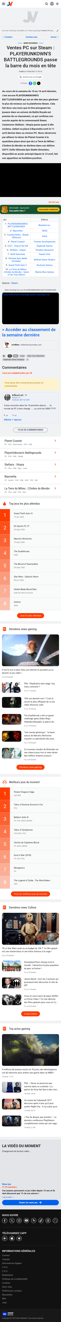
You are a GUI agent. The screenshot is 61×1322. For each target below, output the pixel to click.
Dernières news (31, 37)
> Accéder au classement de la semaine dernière (29, 332)
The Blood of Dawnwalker (26, 564)
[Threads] (48, 1220)
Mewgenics (19, 868)
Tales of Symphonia (23, 830)
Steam (14, 283)
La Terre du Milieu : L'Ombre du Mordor (27, 488)
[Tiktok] (40, 1220)
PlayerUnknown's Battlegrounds (23, 452)
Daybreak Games (45, 246)
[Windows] (19, 1238)
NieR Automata (17, 254)
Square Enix (44, 254)
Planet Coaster (18, 241)
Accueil (5, 31)
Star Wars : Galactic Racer (26, 576)
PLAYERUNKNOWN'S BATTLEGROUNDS (18, 225)
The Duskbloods (21, 551)
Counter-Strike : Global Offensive (18, 236)
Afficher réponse (12, 419)
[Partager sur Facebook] (30, 83)
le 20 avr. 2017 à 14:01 (21, 400)
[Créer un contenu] (57, 30)
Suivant (53, 37)
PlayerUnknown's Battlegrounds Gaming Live (26, 294)
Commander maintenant (48, 209)
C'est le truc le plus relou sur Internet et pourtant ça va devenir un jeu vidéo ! (27, 671)
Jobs (4, 1302)
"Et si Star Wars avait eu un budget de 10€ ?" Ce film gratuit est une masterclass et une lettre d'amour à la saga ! (29, 950)
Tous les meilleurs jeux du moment (30, 894)
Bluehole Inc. (45, 225)
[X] (11, 1220)
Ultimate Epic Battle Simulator (17, 259)
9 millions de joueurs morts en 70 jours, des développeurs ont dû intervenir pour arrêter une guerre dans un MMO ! (29, 1071)
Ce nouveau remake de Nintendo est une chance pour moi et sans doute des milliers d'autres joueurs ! (41, 752)
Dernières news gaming (30, 767)
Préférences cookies (12, 1291)
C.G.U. (5, 1267)
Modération (7, 1275)
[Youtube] (26, 1220)
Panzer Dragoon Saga (24, 792)
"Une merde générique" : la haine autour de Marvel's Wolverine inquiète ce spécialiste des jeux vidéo (39, 735)
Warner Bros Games (44, 272)
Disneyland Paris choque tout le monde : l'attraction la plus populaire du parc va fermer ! (41, 965)
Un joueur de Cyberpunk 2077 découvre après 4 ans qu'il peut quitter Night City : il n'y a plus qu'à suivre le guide (40, 1103)
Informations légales (12, 1263)
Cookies (6, 1283)
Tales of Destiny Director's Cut (28, 804)
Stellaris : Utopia (18, 250)
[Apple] (11, 1238)
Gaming (12, 31)
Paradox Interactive (45, 250)
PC (10, 356)
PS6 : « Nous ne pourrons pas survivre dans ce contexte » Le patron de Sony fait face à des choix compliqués (41, 1086)
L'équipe (6, 1259)
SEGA (44, 230)
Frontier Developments (44, 241)
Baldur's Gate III (21, 817)
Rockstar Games (44, 265)
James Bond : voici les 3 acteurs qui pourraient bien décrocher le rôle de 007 (41, 982)
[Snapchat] (55, 1220)
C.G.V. (5, 1271)
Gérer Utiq (7, 1287)
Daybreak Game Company (13, 359)
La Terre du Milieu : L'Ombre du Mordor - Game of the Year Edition (16, 272)
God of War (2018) (22, 855)
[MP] (26, 395)
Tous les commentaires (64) (15, 373)
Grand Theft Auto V (18, 265)
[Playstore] (4, 1238)
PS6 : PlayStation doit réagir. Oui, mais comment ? (39, 685)
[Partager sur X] (38, 83)
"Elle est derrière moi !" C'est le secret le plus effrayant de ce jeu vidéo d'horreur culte (39, 701)
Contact (6, 1255)
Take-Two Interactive (35, 356)
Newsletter (7, 1294)
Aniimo (17, 602)
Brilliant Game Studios (44, 259)
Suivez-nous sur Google (32, 77)
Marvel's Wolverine (23, 538)
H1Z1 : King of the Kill (18, 246)
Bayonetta (18, 230)
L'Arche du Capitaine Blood (26, 842)
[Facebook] (4, 1220)
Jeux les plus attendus (30, 615)
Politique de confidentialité (15, 1279)
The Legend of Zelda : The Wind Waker (32, 880)
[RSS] (33, 1220)
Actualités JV (22, 31)
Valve (44, 236)
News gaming (34, 31)
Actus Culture (30, 1014)
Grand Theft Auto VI (23, 513)
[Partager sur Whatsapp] (34, 83)
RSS (4, 1298)
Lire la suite (7, 1197)
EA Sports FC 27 (21, 526)
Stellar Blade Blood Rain (25, 589)
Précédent (8, 37)
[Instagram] (19, 1220)
